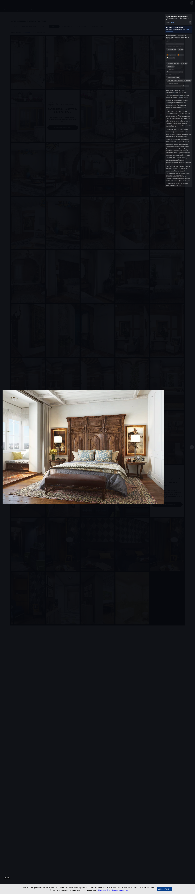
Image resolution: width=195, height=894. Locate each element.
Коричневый (172, 55)
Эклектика (184, 63)
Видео (172, 22)
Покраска (185, 86)
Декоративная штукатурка (174, 72)
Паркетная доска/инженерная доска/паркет (179, 80)
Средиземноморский (173, 63)
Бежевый (171, 58)
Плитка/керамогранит (173, 77)
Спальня (180, 49)
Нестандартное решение (174, 86)
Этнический (170, 66)
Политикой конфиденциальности (113, 890)
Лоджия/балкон (171, 49)
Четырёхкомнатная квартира (175, 44)
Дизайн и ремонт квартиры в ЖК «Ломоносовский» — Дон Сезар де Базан (177, 18)
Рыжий (181, 55)
